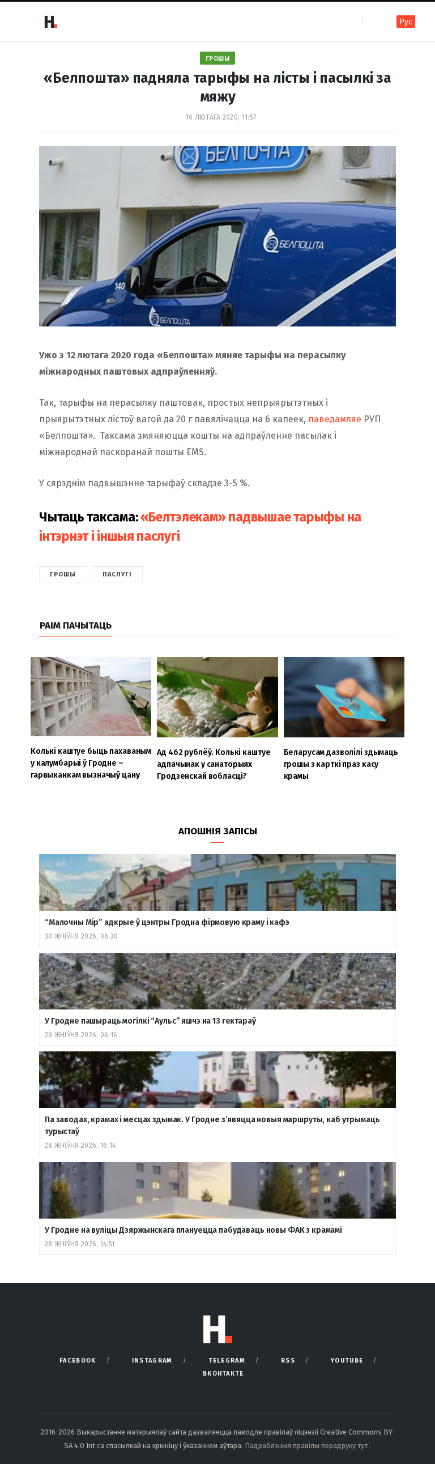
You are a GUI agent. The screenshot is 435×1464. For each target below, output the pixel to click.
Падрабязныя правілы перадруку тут (307, 1445)
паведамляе (336, 419)
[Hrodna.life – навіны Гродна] (50, 21)
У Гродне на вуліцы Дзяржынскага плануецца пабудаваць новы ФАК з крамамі (193, 1230)
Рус (405, 22)
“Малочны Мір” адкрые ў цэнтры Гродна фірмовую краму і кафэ (167, 922)
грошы (63, 574)
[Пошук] (372, 21)
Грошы (218, 58)
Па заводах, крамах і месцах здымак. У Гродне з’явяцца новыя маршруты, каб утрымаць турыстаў (212, 1125)
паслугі (118, 574)
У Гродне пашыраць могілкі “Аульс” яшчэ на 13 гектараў (150, 1021)
